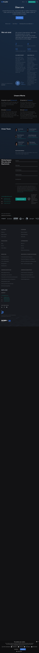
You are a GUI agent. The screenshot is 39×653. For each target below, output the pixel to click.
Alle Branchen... (4, 265)
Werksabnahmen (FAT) (5, 281)
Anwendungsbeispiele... (25, 279)
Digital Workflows (24, 234)
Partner (22, 245)
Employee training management (27, 274)
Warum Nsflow (4, 234)
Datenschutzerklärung (25, 250)
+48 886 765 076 (7, 198)
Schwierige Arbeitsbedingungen (7, 283)
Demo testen (3, 236)
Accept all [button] (23, 649)
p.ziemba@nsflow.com (22, 131)
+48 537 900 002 (7, 199)
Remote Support (24, 232)
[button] (26, 2)
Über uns (22, 243)
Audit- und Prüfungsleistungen (27, 263)
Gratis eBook (3, 247)
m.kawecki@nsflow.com (33, 144)
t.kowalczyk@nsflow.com (33, 131)
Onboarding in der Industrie (6, 274)
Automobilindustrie (5, 259)
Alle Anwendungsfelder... (6, 285)
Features (3, 232)
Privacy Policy (26, 645)
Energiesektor (4, 263)
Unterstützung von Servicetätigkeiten (8, 279)
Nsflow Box (23, 236)
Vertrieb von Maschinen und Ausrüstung (28, 261)
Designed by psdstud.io (6, 316)
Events (2, 245)
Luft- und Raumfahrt (5, 261)
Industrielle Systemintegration (26, 256)
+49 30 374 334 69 (7, 201)
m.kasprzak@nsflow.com (21, 138)
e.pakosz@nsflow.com (22, 145)
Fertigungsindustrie (5, 256)
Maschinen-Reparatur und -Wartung (28, 259)
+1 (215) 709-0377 (7, 203)
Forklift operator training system (27, 272)
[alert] (19, 646)
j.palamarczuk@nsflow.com (33, 137)
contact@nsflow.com (6, 196)
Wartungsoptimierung (5, 272)
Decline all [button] (16, 649)
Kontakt (22, 247)
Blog (2, 243)
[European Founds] (9, 321)
